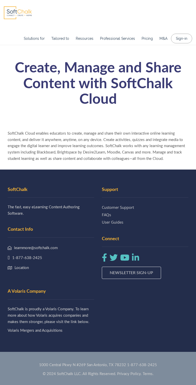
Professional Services (117, 38)
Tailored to (60, 38)
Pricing (147, 38)
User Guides (112, 222)
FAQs (106, 214)
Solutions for (34, 38)
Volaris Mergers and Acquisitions (35, 330)
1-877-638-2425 (142, 365)
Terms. (148, 374)
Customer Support (118, 207)
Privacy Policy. (129, 374)
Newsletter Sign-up (131, 273)
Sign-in (181, 38)
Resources (84, 38)
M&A (163, 38)
